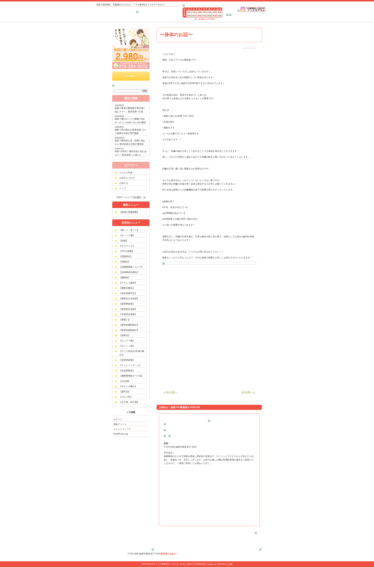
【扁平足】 (124, 391)
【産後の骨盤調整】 (129, 212)
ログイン (117, 419)
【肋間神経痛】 (127, 304)
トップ (122, 188)
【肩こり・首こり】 (129, 230)
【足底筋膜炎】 (127, 370)
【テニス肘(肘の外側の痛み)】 (131, 353)
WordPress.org (120, 434)
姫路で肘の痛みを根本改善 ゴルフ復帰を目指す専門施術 (130, 131)
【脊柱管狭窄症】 (128, 293)
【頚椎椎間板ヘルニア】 (131, 267)
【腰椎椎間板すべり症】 (131, 375)
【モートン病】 (127, 346)
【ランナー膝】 (127, 340)
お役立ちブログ (127, 178)
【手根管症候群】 (128, 314)
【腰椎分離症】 (127, 288)
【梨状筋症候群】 (128, 309)
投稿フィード (120, 424)
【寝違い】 (124, 319)
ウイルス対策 (126, 172)
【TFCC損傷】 (126, 251)
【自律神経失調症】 (129, 272)
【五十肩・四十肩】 (129, 402)
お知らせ (123, 183)
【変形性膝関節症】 (129, 325)
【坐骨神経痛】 (127, 360)
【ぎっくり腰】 (127, 235)
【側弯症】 (124, 335)
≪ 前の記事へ (170, 392)
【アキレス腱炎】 (128, 282)
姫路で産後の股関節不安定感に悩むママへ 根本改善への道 (130, 110)
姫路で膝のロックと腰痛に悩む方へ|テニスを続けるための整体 (130, 121)
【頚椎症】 (124, 261)
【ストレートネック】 (130, 365)
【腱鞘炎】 (124, 277)
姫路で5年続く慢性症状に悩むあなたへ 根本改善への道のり (131, 153)
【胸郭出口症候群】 (129, 298)
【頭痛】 (123, 240)
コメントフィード (122, 429)
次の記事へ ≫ (248, 392)
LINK (230, 564)
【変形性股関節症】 (129, 330)
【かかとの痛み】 (128, 386)
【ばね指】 (124, 381)
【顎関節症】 (126, 256)
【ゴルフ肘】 (126, 397)
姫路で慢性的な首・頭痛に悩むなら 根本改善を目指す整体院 (130, 142)
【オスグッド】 (127, 246)
